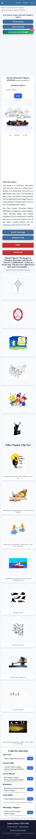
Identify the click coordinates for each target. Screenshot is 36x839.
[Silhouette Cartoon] (18, 597)
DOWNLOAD (18, 252)
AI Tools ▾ (18, 3)
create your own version (12, 225)
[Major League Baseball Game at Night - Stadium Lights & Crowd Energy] (18, 726)
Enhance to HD (18, 238)
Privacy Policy (24, 827)
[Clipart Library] (2, 3)
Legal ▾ (32, 3)
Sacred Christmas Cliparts (15, 8)
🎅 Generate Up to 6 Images (20, 31)
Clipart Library (13, 823)
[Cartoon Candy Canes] (18, 629)
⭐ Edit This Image (18, 232)
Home (3, 8)
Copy (30, 758)
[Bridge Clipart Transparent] (18, 662)
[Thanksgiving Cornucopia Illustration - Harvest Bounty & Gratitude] (18, 495)
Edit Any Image (18, 22)
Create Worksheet (18, 27)
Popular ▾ (25, 3)
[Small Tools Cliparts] (18, 694)
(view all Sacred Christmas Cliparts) (18, 270)
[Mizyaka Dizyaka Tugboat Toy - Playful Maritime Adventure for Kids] (18, 563)
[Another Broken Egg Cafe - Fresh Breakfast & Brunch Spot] (18, 461)
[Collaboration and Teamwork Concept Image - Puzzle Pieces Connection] (18, 529)
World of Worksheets (18, 830)
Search (18, 96)
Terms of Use (12, 827)
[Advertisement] (18, 55)
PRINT (18, 245)
